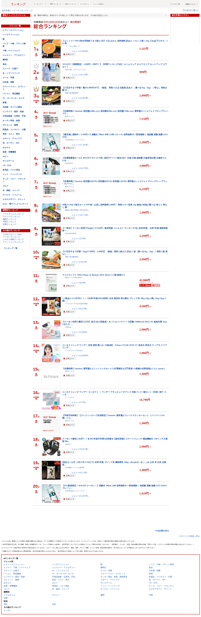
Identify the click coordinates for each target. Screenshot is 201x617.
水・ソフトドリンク (11, 78)
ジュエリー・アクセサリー (14, 60)
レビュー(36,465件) (80, 98)
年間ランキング (9, 229)
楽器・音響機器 (9, 157)
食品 (4, 69)
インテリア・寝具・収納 (13, 117)
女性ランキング (70, 4)
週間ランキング (9, 224)
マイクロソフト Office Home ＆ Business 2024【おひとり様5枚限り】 (94, 275)
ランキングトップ (40, 4)
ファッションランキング (13, 247)
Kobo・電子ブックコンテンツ (15, 209)
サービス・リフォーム (12, 200)
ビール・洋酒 (8, 83)
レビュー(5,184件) (79, 332)
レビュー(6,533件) (79, 309)
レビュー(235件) (79, 238)
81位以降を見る (162, 531)
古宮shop (68, 327)
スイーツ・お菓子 (10, 74)
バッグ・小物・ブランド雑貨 (14, 50)
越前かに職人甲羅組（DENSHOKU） (77, 210)
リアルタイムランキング (13, 219)
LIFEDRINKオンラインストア (75, 140)
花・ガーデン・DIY (11, 148)
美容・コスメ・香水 (11, 139)
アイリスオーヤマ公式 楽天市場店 (76, 303)
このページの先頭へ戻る (189, 536)
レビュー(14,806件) (80, 355)
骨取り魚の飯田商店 (71, 93)
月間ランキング (9, 227)
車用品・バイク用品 (11, 175)
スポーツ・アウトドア (12, 144)
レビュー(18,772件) (80, 215)
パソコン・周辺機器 (11, 99)
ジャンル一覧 (175, 4)
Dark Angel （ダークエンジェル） (76, 69)
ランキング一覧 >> (190, 10)
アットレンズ (69, 397)
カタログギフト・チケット (14, 204)
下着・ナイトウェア (11, 56)
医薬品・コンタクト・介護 (14, 135)
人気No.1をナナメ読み (12, 239)
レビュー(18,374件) (80, 74)
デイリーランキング (11, 222)
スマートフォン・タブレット (14, 93)
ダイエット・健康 (10, 130)
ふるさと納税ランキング (13, 244)
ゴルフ (5, 191)
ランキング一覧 (10, 253)
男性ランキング (55, 4)
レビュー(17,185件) (80, 145)
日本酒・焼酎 (8, 87)
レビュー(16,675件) (80, 168)
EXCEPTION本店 (70, 233)
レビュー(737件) (79, 402)
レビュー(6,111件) (79, 472)
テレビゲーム (8, 166)
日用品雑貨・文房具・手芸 (14, 121)
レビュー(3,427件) (79, 262)
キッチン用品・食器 (11, 126)
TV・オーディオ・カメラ (13, 103)
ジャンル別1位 (98, 4)
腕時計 (5, 65)
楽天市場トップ (8, 10)
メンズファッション (11, 40)
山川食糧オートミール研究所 (74, 467)
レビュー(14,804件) (80, 51)
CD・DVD (7, 170)
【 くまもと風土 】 (72, 46)
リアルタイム (84, 4)
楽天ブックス (69, 116)
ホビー (5, 161)
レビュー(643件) (79, 283)
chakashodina (69, 163)
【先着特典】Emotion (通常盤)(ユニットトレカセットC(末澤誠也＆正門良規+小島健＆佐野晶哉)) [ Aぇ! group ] (113, 368)
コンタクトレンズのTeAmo (74, 350)
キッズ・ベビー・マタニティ (14, 185)
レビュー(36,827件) (80, 449)
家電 (4, 108)
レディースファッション (13, 35)
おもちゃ (6, 152)
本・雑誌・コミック (11, 195)
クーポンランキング (11, 242)
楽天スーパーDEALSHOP (73, 277)
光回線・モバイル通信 (12, 112)
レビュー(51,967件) (80, 496)
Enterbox (67, 444)
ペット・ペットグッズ (12, 179)
